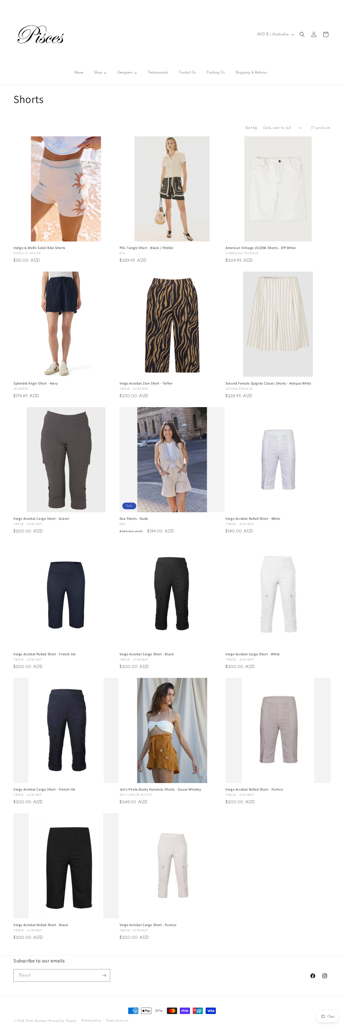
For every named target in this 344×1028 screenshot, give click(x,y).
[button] (302, 34)
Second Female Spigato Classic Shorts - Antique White (268, 383)
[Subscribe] (104, 975)
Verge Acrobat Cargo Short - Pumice (148, 925)
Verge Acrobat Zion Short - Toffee (146, 383)
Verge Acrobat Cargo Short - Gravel (41, 519)
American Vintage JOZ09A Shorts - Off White (260, 248)
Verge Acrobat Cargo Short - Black (147, 654)
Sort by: (251, 128)
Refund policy (91, 1020)
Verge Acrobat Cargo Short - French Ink (44, 789)
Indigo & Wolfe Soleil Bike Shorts (39, 248)
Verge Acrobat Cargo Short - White (252, 654)
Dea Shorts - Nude (134, 519)
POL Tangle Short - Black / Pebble (146, 248)
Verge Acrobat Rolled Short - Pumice (254, 789)
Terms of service (117, 1020)
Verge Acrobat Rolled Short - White (252, 519)
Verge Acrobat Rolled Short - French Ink (44, 654)
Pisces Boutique (37, 1020)
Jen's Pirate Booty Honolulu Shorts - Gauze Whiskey (160, 789)
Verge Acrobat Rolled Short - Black (40, 925)
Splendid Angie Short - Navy (35, 383)
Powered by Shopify (63, 1020)
